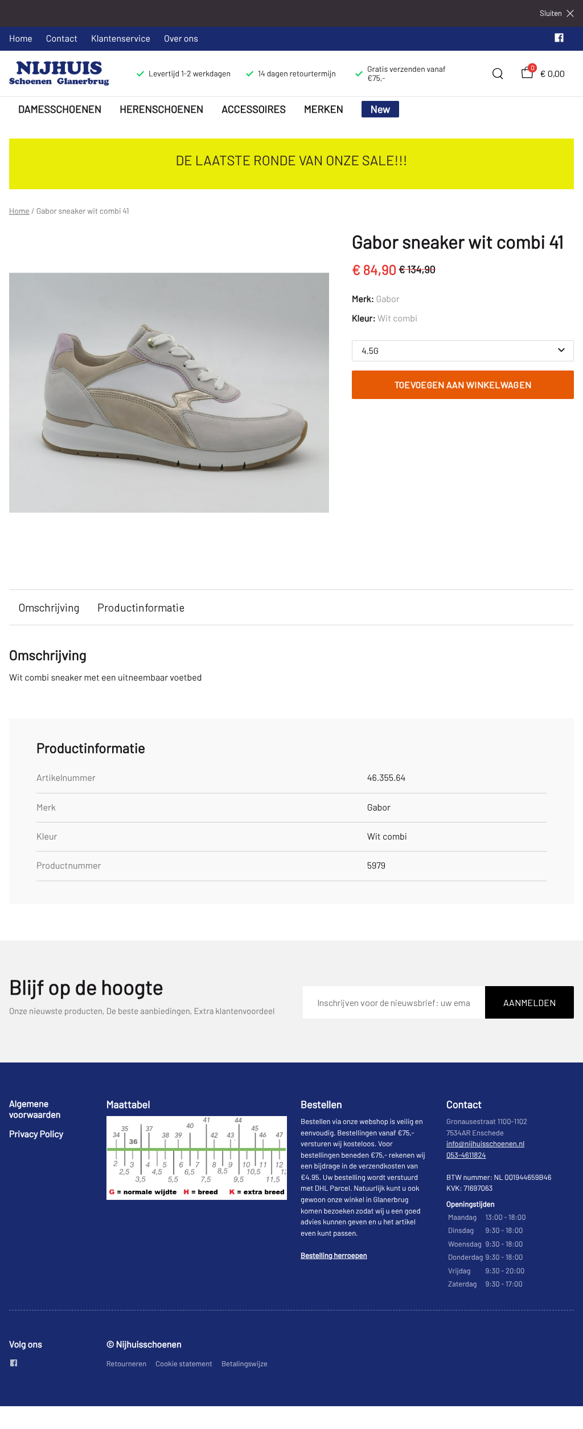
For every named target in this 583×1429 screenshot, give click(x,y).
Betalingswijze (244, 1363)
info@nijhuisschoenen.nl (485, 1143)
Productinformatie (140, 607)
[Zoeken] (497, 73)
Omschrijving (48, 607)
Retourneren (126, 1363)
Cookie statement (183, 1363)
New (381, 109)
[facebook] (559, 40)
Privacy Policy (36, 1134)
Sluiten (551, 13)
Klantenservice (120, 38)
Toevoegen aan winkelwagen (463, 384)
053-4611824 (466, 1154)
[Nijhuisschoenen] (59, 73)
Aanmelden (529, 1002)
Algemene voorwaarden (34, 1108)
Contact (61, 38)
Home (20, 38)
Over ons (181, 38)
